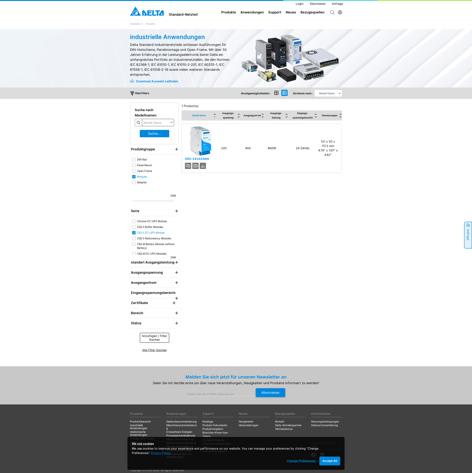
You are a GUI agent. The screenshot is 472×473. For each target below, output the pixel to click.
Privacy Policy (161, 453)
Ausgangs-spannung (228, 115)
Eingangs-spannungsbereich (303, 115)
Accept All (329, 461)
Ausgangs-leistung (276, 115)
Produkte (150, 23)
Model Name (199, 115)
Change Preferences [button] (301, 461)
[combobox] (158, 122)
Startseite (135, 23)
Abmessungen (329, 115)
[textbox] (158, 122)
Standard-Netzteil (183, 14)
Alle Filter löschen (154, 350)
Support (274, 12)
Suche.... (154, 133)
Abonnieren (270, 393)
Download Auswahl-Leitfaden (157, 81)
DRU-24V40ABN (197, 159)
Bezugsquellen (312, 12)
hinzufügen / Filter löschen (154, 337)
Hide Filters (141, 93)
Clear (173, 195)
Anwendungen (252, 12)
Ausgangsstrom (252, 115)
